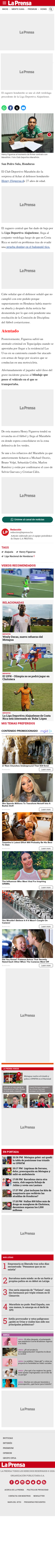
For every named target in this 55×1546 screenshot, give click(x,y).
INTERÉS (7, 1443)
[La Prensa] (13, 1464)
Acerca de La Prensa (14, 1490)
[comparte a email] (23, 107)
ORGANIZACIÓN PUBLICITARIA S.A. (28, 1475)
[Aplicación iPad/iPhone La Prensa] (33, 1482)
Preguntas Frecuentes (34, 1502)
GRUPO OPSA (9, 1458)
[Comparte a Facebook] (10, 107)
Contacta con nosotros (19, 1496)
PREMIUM (8, 1448)
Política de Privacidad (37, 1490)
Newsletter (39, 1496)
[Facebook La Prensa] (11, 1482)
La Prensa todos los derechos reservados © (28, 1471)
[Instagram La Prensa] (22, 1482)
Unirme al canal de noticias (29, 519)
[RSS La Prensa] (44, 1482)
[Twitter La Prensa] (17, 1482)
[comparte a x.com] (17, 107)
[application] (27, 583)
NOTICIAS (8, 1438)
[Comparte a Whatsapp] (4, 107)
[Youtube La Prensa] (28, 1482)
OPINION (7, 1453)
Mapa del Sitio (14, 1502)
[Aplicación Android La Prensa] (38, 1482)
